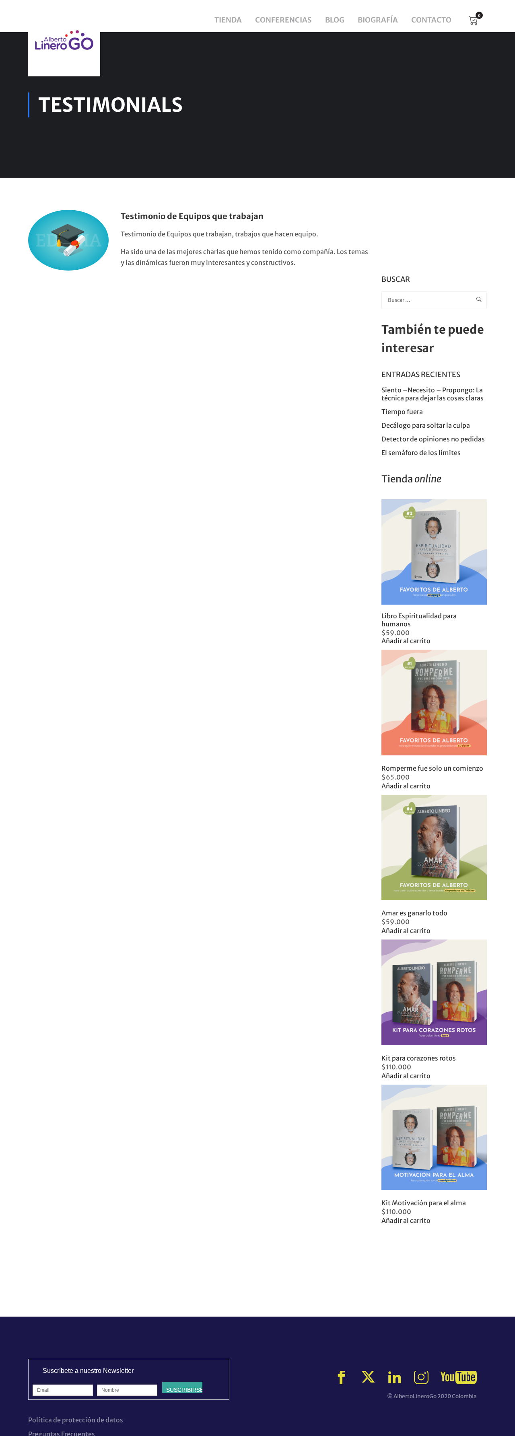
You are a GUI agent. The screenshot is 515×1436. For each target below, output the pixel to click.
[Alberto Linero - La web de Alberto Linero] (64, 40)
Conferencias (283, 20)
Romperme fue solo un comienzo (432, 768)
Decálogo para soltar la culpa (425, 425)
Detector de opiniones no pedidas (433, 439)
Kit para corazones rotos (418, 1058)
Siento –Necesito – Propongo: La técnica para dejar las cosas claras (432, 394)
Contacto (431, 20)
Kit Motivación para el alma (423, 1203)
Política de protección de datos (75, 1420)
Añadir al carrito (406, 641)
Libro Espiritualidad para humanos (419, 620)
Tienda (228, 20)
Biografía (378, 20)
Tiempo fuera (402, 412)
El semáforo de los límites (421, 453)
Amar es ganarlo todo (414, 913)
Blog (334, 20)
